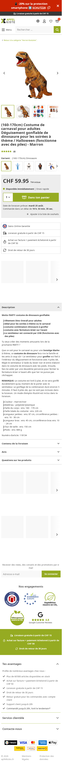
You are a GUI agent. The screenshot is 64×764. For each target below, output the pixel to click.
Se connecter (51, 574)
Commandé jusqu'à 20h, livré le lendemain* (28, 708)
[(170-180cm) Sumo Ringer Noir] (29, 166)
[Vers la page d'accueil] (8, 21)
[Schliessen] (57, 5)
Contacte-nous (12, 729)
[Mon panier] (57, 21)
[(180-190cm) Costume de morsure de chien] (51, 166)
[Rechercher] (57, 29)
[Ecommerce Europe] (31, 599)
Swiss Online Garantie (19, 226)
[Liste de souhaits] (50, 21)
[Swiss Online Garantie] (11, 599)
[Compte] (44, 21)
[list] (31, 73)
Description (8, 307)
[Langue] (37, 21)
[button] (6, 29)
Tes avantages (11, 664)
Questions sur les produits (16, 460)
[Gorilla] (40, 166)
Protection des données (47, 758)
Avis (4, 451)
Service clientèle (13, 718)
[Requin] (17, 166)
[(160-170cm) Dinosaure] (6, 166)
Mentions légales (26, 758)
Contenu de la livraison (15, 443)
